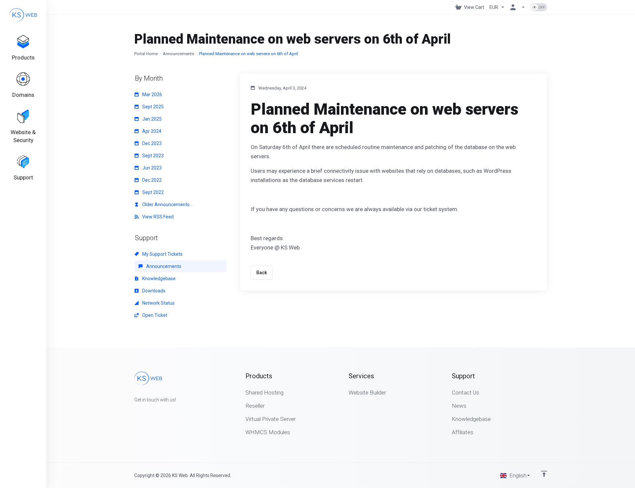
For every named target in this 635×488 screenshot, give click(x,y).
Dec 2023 (151, 143)
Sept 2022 (152, 192)
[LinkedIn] (155, 411)
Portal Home (146, 53)
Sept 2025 (152, 106)
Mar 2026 (151, 94)
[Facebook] (134, 411)
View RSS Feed (157, 216)
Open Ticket (154, 315)
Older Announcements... (166, 204)
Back (261, 272)
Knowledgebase (158, 278)
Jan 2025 (151, 119)
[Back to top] (544, 473)
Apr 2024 (151, 131)
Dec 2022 (151, 180)
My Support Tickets (162, 254)
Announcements (178, 53)
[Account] (517, 7)
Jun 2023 (151, 167)
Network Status (158, 303)
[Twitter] (145, 411)
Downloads (153, 290)
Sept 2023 (152, 155)
